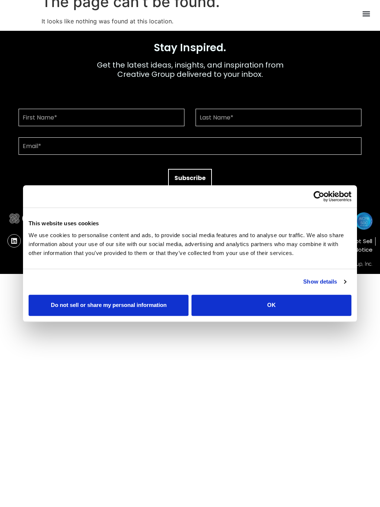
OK (271, 305)
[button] (366, 13)
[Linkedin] (14, 241)
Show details (320, 281)
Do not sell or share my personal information (109, 305)
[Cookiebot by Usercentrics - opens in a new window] (318, 196)
